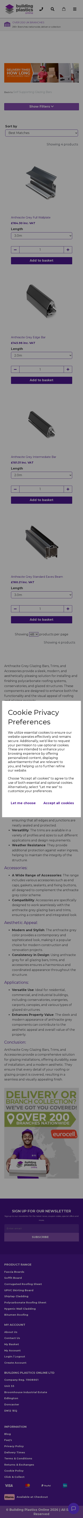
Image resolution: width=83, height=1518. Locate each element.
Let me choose (23, 803)
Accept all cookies (58, 803)
